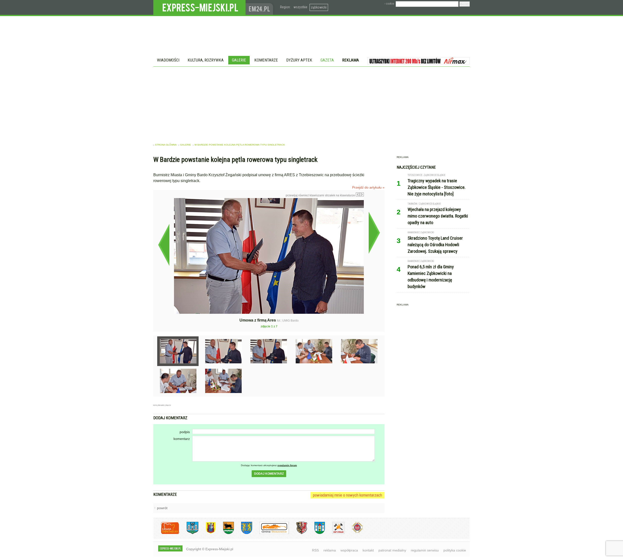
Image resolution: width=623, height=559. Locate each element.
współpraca (349, 550)
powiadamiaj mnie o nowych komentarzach (347, 495)
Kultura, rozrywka (206, 60)
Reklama (350, 60)
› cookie (389, 3)
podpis (185, 432)
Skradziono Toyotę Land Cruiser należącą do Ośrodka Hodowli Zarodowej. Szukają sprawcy (435, 245)
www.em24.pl (260, 7)
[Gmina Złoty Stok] (298, 533)
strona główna (166, 144)
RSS (315, 550)
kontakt (368, 550)
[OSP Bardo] (354, 532)
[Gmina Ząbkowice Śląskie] (188, 533)
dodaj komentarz (269, 473)
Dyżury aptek (299, 60)
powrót (162, 508)
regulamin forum (287, 465)
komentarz (182, 439)
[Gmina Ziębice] (316, 533)
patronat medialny (392, 550)
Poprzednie (163, 245)
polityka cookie (454, 550)
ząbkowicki (319, 7)
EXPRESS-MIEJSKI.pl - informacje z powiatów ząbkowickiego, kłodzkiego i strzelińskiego (199, 7)
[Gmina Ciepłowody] (225, 533)
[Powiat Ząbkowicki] (166, 533)
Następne (374, 232)
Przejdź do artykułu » (368, 187)
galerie (185, 144)
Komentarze (266, 60)
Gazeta (327, 60)
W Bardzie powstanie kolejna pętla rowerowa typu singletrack (239, 144)
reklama (329, 550)
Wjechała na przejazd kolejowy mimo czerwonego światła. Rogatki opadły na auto (438, 216)
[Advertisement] (311, 103)
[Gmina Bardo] (207, 533)
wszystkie (300, 7)
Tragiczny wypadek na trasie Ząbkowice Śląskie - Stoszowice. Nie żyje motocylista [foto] (437, 187)
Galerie (239, 60)
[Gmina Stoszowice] (270, 533)
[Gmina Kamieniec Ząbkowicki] (243, 533)
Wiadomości (168, 60)
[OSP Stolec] (335, 533)
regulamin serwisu (425, 550)
